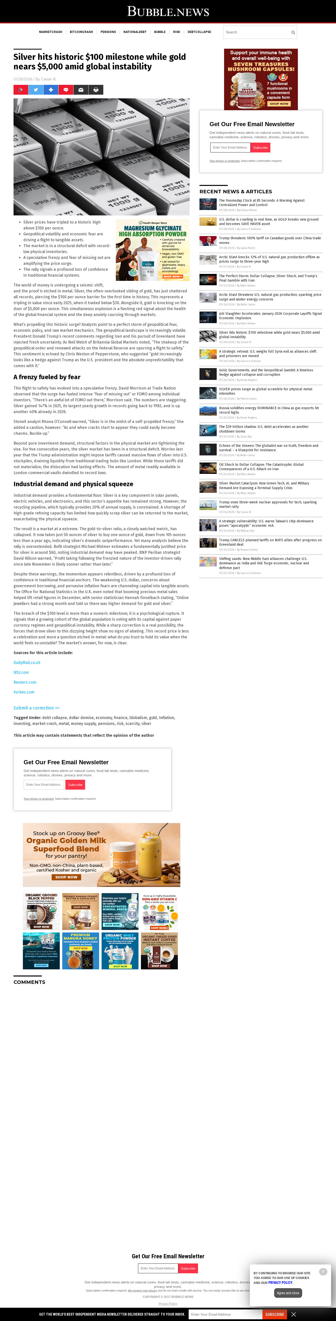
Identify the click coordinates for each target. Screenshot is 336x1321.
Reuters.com (25, 682)
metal (64, 723)
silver (146, 723)
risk (176, 32)
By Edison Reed (247, 210)
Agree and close (288, 1293)
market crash (44, 723)
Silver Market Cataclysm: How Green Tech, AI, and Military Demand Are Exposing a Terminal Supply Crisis (264, 485)
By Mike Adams (246, 285)
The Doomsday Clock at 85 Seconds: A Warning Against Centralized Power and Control (262, 202)
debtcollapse (199, 32)
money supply (83, 723)
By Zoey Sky (244, 436)
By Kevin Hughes (247, 380)
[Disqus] (102, 1050)
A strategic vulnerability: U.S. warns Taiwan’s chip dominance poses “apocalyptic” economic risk (266, 523)
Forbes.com (24, 692)
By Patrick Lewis (247, 398)
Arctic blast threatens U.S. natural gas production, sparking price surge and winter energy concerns (270, 297)
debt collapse (54, 717)
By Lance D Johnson (249, 229)
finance (120, 717)
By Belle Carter (246, 304)
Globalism (138, 717)
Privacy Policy (168, 1304)
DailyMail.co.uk (27, 662)
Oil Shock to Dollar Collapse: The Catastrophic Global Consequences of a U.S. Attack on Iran (261, 467)
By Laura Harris (246, 248)
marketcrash (50, 32)
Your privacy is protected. (39, 798)
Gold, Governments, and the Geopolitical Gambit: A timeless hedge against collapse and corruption (266, 372)
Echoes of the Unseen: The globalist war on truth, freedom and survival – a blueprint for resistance (268, 448)
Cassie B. (48, 79)
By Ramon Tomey (247, 549)
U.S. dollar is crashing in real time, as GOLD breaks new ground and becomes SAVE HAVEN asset (269, 221)
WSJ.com (21, 672)
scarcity (132, 723)
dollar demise (81, 717)
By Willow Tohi (245, 530)
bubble (160, 32)
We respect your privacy (142, 1290)
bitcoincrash (81, 32)
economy (104, 717)
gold (153, 717)
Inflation (166, 717)
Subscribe (274, 1314)
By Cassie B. (244, 266)
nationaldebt (135, 32)
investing (22, 723)
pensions (108, 32)
